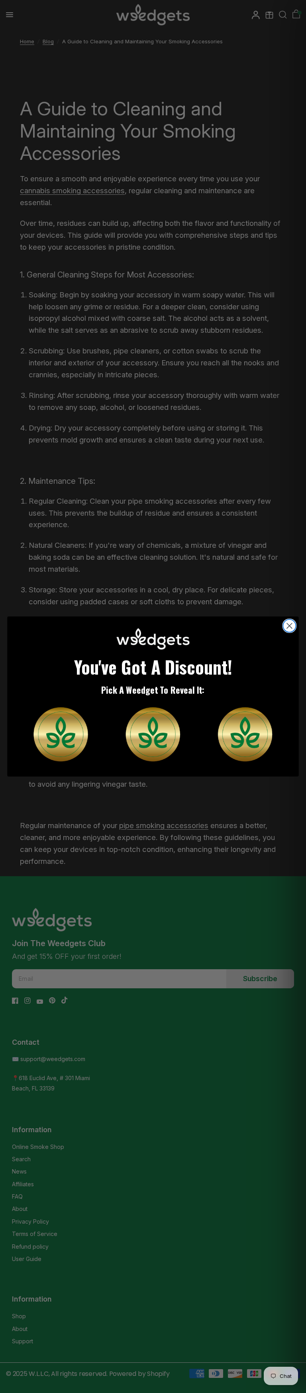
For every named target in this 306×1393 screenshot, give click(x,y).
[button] (60, 734)
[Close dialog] (289, 625)
